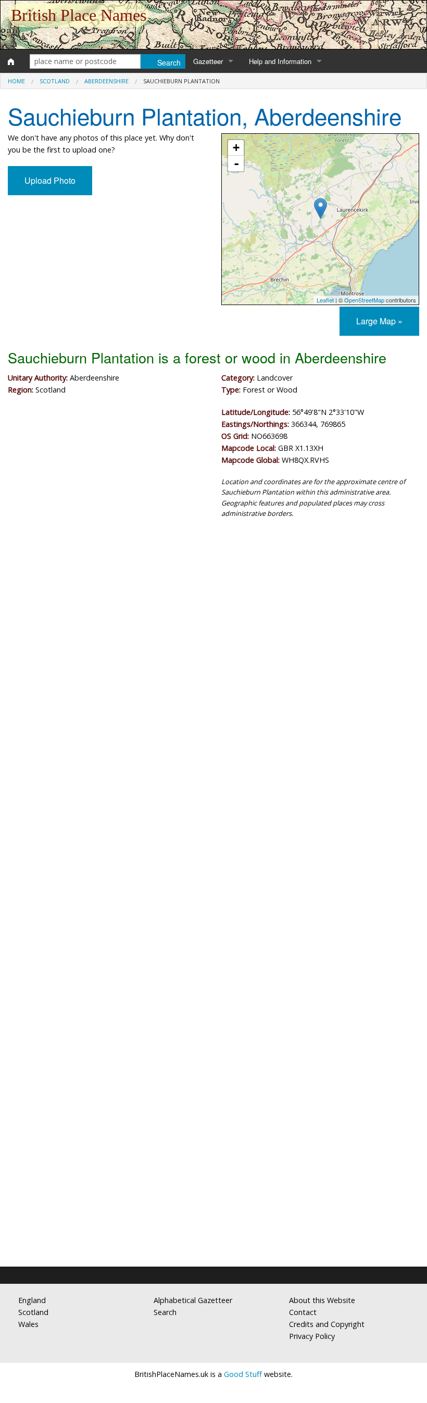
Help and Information (280, 61)
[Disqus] (213, 839)
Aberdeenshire (106, 81)
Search (165, 1312)
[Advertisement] (213, 613)
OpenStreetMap (364, 300)
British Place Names (78, 15)
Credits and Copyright (327, 1324)
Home (16, 81)
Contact (303, 1312)
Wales (28, 1324)
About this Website (322, 1300)
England (32, 1300)
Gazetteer (208, 61)
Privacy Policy (312, 1336)
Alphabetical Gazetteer (193, 1300)
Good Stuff (243, 1374)
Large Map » (379, 321)
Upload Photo (50, 180)
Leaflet (325, 300)
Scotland (55, 81)
